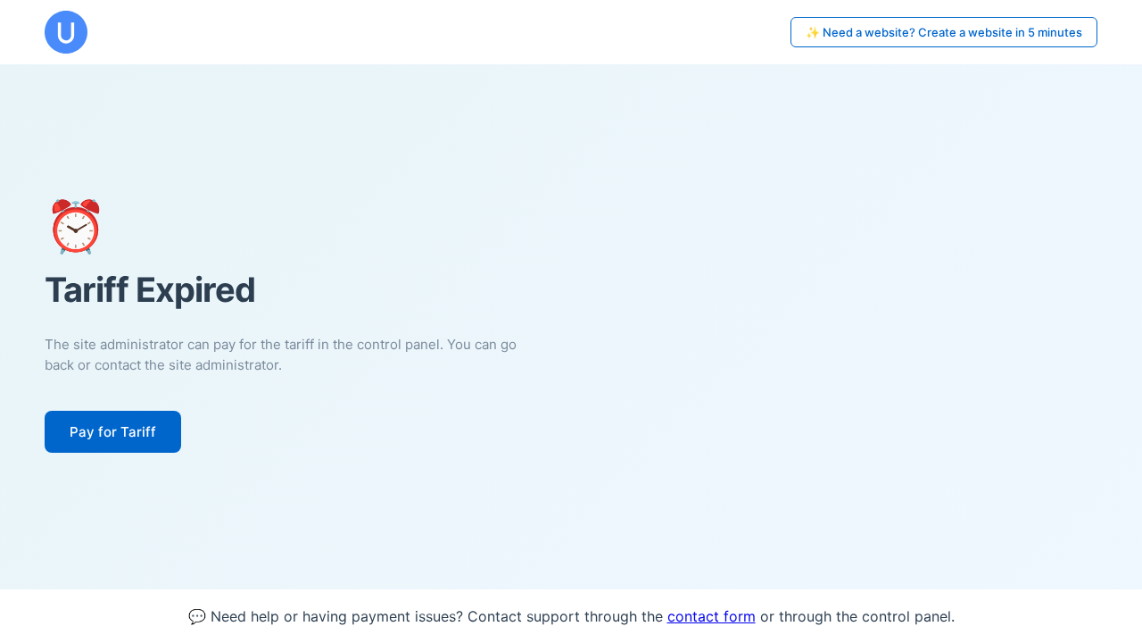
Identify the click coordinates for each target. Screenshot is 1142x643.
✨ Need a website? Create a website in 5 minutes (944, 32)
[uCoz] (66, 32)
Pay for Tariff (113, 431)
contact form (711, 616)
